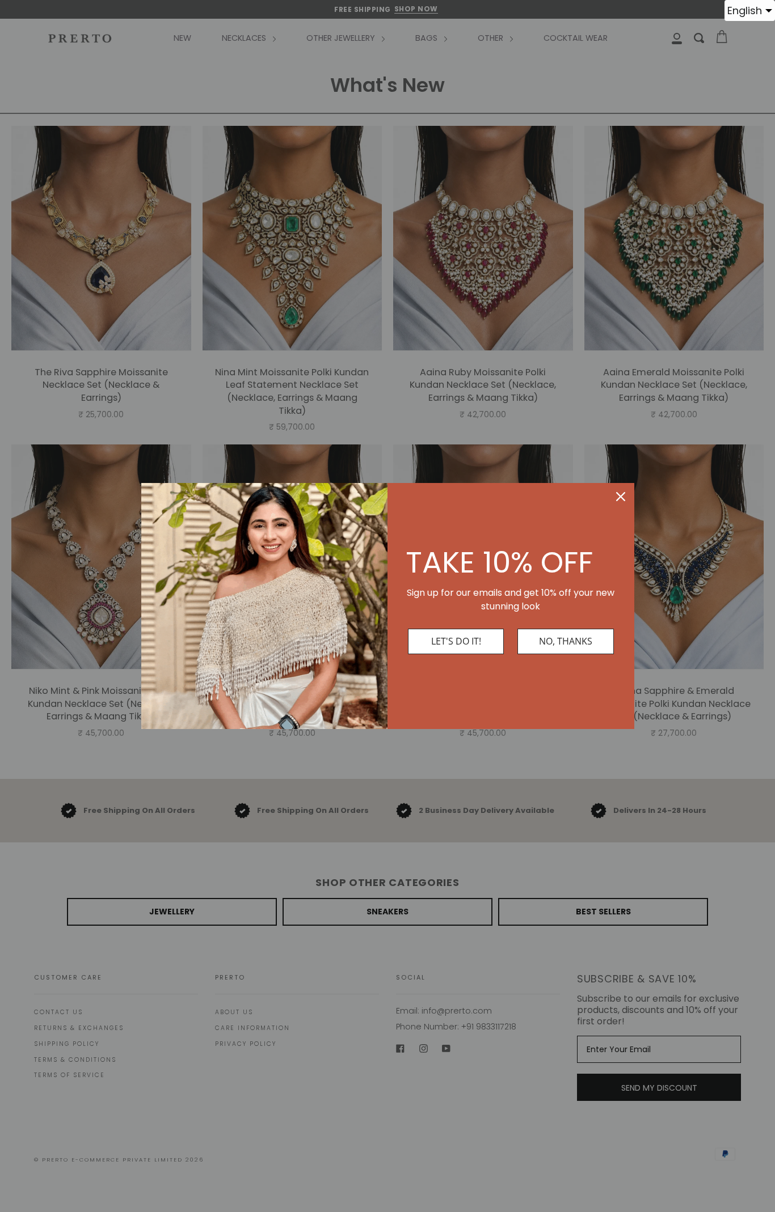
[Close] (620, 496)
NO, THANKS (565, 641)
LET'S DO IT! (456, 641)
